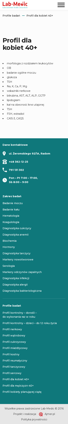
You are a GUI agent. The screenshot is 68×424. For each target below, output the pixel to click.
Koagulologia (11, 222)
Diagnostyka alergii (15, 284)
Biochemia (10, 240)
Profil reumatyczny (15, 360)
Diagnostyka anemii (15, 234)
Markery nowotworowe (18, 259)
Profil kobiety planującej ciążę (22, 391)
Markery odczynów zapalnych (22, 272)
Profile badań (11, 15)
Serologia (9, 266)
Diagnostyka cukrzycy (17, 228)
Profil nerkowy (12, 329)
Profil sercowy (12, 373)
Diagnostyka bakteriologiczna (22, 290)
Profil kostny (11, 354)
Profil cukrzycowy (14, 341)
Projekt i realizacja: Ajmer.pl (34, 414)
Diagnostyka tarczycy (16, 253)
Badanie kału (11, 209)
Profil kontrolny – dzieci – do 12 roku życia (30, 323)
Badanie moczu (13, 203)
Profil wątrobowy (14, 335)
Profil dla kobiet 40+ (39, 15)
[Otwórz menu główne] (61, 5)
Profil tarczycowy (14, 366)
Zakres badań (12, 196)
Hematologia (11, 215)
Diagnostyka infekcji (16, 278)
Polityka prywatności (34, 419)
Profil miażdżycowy (15, 348)
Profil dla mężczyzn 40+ (18, 385)
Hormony (9, 247)
